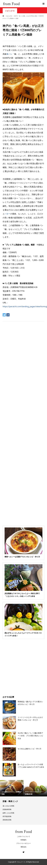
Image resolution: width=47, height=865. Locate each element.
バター (7, 213)
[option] (12, 788)
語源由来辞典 (7, 809)
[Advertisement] (23, 32)
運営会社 (23, 847)
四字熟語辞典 (7, 816)
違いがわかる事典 (8, 806)
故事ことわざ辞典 (8, 813)
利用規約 (23, 840)
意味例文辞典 (7, 820)
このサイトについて (23, 836)
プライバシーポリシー (23, 843)
